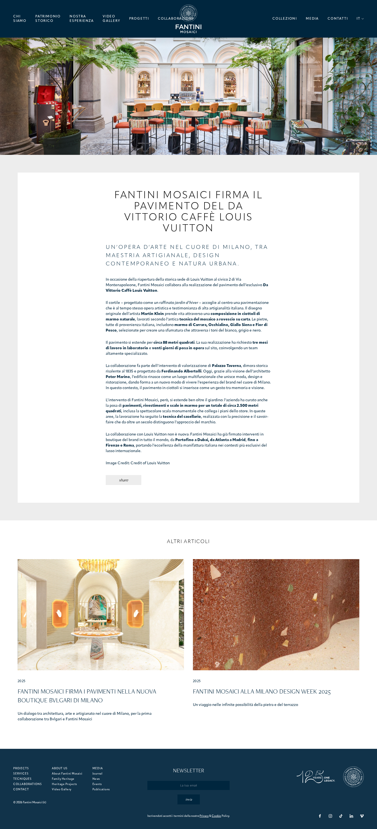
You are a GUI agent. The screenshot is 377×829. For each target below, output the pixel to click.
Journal (97, 773)
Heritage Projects (64, 784)
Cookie (216, 816)
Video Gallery (61, 789)
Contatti (338, 18)
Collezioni (284, 18)
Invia (188, 799)
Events (97, 784)
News (96, 779)
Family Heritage (63, 779)
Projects (21, 768)
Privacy (204, 816)
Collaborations (27, 784)
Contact (21, 789)
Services (21, 773)
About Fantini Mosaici (67, 773)
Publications (101, 789)
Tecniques (22, 779)
